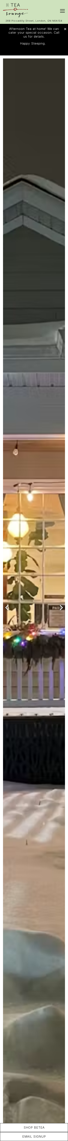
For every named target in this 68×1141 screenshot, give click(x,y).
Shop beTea (34, 1127)
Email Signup (34, 1136)
